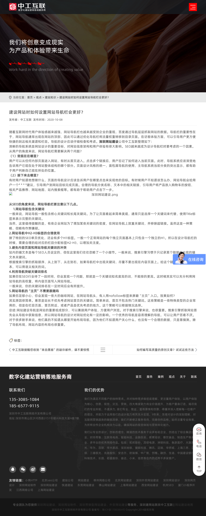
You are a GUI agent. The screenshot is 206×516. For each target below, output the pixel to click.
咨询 (199, 434)
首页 (30, 97)
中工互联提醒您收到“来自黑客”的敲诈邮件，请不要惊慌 (50, 350)
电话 (199, 446)
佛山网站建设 (107, 485)
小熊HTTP (31, 480)
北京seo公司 (50, 480)
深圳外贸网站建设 (147, 480)
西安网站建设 (149, 485)
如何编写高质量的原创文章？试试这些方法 (165, 350)
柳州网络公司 (102, 480)
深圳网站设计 (171, 480)
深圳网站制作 (27, 485)
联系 (194, 377)
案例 (161, 377)
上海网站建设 (128, 485)
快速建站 (67, 485)
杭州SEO (168, 485)
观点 (39, 97)
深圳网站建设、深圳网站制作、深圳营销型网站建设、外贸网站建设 (82, 505)
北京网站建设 (123, 480)
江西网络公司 (24, 490)
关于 (183, 377)
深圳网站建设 (48, 485)
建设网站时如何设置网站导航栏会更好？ (84, 97)
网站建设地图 (184, 505)
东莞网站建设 (85, 485)
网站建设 (83, 480)
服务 (150, 377)
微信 (199, 459)
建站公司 (67, 480)
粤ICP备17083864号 (113, 509)
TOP (199, 471)
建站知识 (50, 97)
